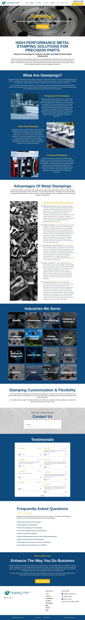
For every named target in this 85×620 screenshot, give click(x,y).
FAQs (66, 2)
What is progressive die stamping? (27, 533)
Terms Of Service (46, 617)
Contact (62, 2)
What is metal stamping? (25, 513)
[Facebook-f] (7, 598)
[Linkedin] (5, 598)
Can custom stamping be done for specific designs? (32, 530)
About (26, 2)
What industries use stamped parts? (28, 525)
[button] (44, 513)
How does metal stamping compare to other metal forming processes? (37, 536)
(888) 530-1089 (78, 1)
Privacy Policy (38, 617)
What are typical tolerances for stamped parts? (31, 539)
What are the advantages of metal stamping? (30, 527)
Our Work (46, 2)
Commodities (38, 2)
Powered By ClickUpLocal (69, 617)
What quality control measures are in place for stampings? (34, 542)
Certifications (52, 2)
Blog (58, 2)
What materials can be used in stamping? (29, 522)
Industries (31, 2)
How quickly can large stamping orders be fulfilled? (32, 545)
